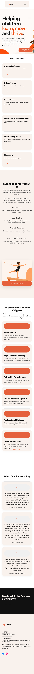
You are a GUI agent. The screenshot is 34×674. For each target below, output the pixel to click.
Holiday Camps (6, 633)
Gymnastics (5, 631)
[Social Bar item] (3, 654)
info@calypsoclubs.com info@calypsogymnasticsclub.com (16, 640)
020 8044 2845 (6, 641)
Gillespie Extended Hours (8, 634)
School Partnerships (7, 636)
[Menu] (24, 4)
